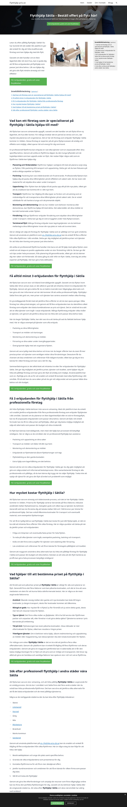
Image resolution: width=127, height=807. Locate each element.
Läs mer (82, 799)
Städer (89, 3)
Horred (16, 711)
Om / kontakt (100, 3)
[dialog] (63, 800)
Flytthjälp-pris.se (18, 2)
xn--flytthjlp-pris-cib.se (51, 235)
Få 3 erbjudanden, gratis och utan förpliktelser (63, 24)
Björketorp (17, 724)
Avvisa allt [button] (70, 803)
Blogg (110, 3)
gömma (34, 91)
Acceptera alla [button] (57, 803)
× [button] (125, 794)
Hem (82, 3)
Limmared (17, 707)
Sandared (17, 738)
